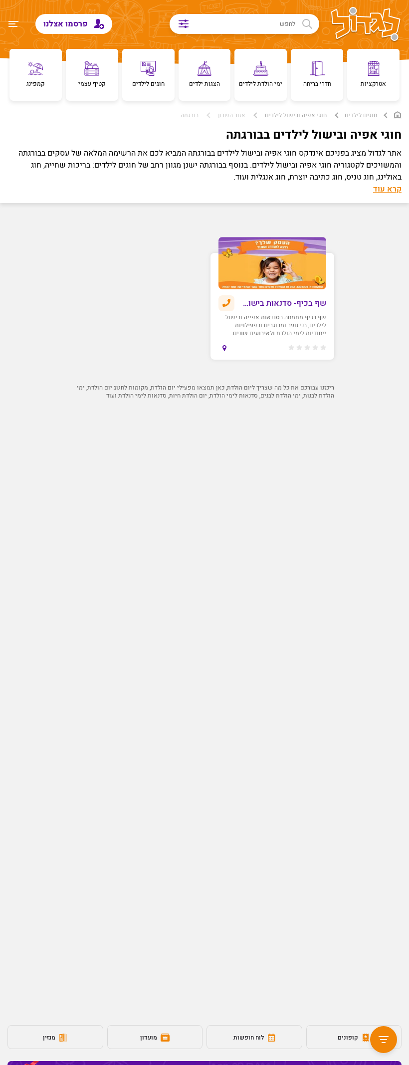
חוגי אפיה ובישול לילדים (296, 115)
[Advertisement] (204, 504)
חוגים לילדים (361, 115)
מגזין (50, 1037)
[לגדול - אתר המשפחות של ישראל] (366, 25)
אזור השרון (231, 115)
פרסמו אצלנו (66, 24)
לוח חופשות (249, 1037)
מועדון (149, 1037)
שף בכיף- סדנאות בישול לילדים (283, 303)
